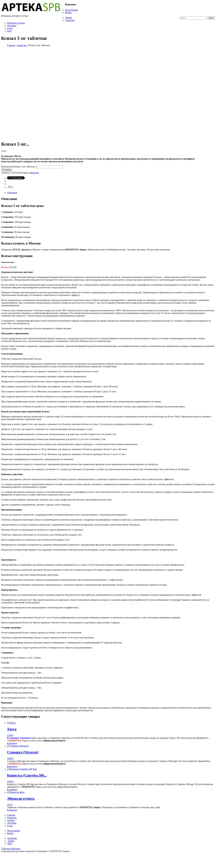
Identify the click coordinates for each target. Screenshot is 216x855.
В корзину (6, 170)
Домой (68, 17)
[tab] (111, 192)
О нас (10, 28)
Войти (68, 12)
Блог (9, 31)
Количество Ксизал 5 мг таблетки (18, 166)
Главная (11, 45)
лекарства (22, 45)
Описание (12, 192)
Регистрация (71, 10)
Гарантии (70, 20)
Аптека (10, 820)
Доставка (11, 25)
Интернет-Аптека (16, 23)
